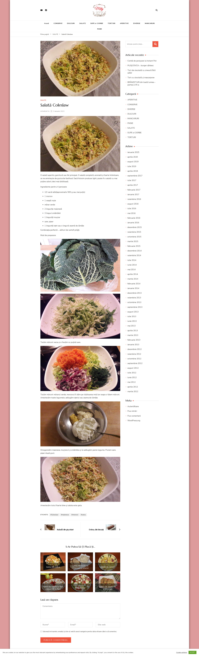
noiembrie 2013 (134, 297)
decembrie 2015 (134, 227)
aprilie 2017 (132, 185)
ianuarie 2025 (133, 152)
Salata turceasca (53, 567)
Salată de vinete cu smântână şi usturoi (80, 567)
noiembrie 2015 (134, 232)
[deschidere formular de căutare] (157, 10)
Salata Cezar (80, 588)
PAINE (99, 29)
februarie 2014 (133, 283)
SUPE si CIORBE (96, 23)
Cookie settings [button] (181, 652)
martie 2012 (132, 391)
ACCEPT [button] (192, 652)
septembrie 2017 (134, 175)
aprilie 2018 (132, 171)
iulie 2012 (131, 372)
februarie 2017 (133, 190)
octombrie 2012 (134, 358)
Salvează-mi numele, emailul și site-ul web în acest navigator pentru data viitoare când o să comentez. (80, 631)
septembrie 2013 (134, 307)
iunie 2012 (132, 377)
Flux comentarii (134, 416)
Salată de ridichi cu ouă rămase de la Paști (53, 588)
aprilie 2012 (132, 387)
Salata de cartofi (108, 567)
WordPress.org (133, 420)
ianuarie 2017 (133, 194)
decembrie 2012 (134, 349)
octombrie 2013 (134, 302)
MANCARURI (150, 23)
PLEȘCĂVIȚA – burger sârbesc (140, 65)
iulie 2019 (131, 166)
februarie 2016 (133, 218)
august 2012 (133, 368)
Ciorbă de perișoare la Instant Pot (142, 61)
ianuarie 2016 (133, 222)
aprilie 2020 (132, 157)
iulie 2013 (131, 316)
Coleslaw (54, 515)
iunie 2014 (132, 265)
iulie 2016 (131, 208)
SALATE (82, 23)
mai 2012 (131, 382)
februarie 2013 (133, 340)
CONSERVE (58, 23)
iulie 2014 (131, 260)
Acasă (46, 23)
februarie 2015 (133, 246)
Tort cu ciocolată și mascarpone (140, 77)
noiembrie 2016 (134, 199)
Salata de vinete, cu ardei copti (107, 588)
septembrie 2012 (134, 363)
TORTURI (111, 23)
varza (84, 515)
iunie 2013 (132, 321)
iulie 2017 (131, 180)
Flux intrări (132, 411)
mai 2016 (131, 213)
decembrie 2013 (134, 293)
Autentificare (133, 406)
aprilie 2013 (132, 330)
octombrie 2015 (134, 236)
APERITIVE (124, 23)
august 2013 (133, 312)
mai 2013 (131, 326)
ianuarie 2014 (133, 288)
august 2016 (133, 204)
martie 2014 (132, 279)
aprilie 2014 (132, 274)
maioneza (65, 515)
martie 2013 (132, 335)
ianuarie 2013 (133, 344)
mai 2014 (131, 269)
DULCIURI (71, 23)
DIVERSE (136, 23)
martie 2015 (132, 241)
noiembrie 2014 (134, 255)
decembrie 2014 (134, 250)
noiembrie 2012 (134, 354)
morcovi (75, 515)
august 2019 (133, 161)
